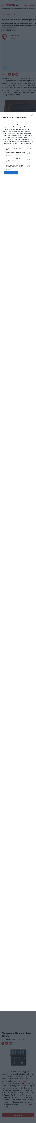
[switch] (28, 153)
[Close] (32, 116)
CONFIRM (10, 173)
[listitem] (18, 149)
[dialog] (18, 561)
